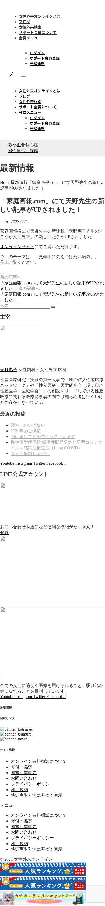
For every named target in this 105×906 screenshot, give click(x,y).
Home (5, 182)
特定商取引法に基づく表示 (36, 795)
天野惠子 (8, 369)
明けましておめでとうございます (43, 436)
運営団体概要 (24, 772)
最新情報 (19, 182)
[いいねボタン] (2, 273)
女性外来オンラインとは (39, 16)
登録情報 (37, 63)
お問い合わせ (24, 778)
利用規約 (19, 789)
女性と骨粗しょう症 (30, 453)
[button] (52, 74)
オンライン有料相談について (39, 761)
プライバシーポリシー (32, 784)
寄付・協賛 (21, 767)
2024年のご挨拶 (26, 431)
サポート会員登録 (45, 58)
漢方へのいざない (28, 425)
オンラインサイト (17, 246)
